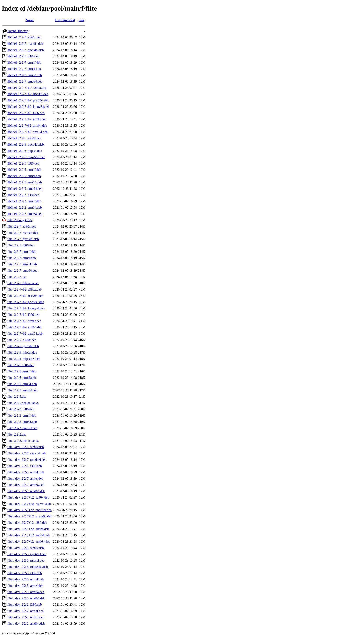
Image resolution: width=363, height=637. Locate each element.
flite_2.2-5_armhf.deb (21, 371)
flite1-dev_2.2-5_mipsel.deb (26, 560)
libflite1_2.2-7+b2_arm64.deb (27, 125)
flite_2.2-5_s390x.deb (21, 340)
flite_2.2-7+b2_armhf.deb (24, 321)
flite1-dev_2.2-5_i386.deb (24, 573)
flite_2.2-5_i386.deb (20, 365)
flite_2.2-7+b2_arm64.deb (24, 327)
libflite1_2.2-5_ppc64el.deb (25, 144)
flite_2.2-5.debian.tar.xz (23, 403)
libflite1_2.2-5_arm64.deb (24, 182)
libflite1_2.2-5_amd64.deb (24, 188)
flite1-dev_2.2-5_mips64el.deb (27, 567)
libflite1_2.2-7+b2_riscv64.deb (27, 94)
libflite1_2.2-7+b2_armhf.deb (26, 119)
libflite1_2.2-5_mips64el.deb (26, 157)
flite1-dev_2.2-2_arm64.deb (25, 617)
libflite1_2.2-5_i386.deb (23, 163)
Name (30, 20)
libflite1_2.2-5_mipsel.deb (24, 151)
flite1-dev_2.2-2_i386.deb (24, 604)
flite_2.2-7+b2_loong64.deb (26, 308)
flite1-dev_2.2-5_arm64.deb (25, 592)
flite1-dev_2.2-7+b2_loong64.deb (29, 516)
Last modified (65, 20)
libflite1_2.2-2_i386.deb (23, 195)
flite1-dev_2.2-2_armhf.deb (25, 611)
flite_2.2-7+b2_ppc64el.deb (25, 302)
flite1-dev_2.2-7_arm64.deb (25, 485)
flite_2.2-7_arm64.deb (22, 264)
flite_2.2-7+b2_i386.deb (23, 314)
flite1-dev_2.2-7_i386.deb (24, 466)
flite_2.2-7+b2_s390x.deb (24, 289)
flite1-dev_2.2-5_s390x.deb (25, 548)
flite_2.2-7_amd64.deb (22, 270)
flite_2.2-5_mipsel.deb (22, 352)
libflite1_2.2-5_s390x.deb (24, 138)
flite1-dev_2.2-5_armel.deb (25, 585)
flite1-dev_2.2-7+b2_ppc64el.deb (29, 510)
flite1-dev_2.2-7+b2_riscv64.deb (29, 503)
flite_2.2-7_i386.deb (20, 245)
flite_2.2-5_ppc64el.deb (23, 346)
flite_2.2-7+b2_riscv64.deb (25, 295)
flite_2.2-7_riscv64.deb (22, 232)
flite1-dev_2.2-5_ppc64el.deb (26, 554)
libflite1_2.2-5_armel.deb (24, 176)
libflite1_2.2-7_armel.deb (24, 69)
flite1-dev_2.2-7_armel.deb (25, 478)
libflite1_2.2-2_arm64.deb (24, 207)
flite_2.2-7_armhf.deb (21, 251)
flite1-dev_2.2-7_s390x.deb (25, 447)
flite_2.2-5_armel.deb (21, 377)
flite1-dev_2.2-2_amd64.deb (26, 623)
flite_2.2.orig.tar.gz (19, 220)
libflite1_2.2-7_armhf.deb (24, 62)
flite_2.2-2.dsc (16, 434)
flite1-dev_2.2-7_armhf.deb (25, 472)
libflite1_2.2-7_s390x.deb (24, 37)
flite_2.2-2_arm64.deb (22, 422)
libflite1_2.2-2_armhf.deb (24, 201)
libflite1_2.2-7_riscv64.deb (25, 43)
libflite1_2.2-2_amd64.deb (24, 214)
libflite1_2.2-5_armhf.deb (24, 169)
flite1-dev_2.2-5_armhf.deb (25, 579)
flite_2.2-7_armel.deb (21, 258)
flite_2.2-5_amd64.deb (22, 390)
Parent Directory (18, 31)
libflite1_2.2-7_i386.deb (23, 56)
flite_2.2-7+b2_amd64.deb (25, 333)
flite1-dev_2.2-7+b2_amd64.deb (28, 541)
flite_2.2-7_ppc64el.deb (23, 239)
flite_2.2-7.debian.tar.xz (23, 283)
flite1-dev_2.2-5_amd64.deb (26, 598)
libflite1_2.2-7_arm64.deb (24, 75)
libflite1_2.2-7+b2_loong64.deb (28, 106)
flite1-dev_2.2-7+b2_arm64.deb (28, 535)
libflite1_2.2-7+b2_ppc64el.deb (28, 100)
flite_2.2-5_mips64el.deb (23, 359)
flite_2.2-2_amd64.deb (22, 428)
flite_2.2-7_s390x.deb (21, 226)
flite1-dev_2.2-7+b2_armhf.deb (28, 529)
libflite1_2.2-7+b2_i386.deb (26, 113)
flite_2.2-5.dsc (16, 396)
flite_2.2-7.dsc (16, 277)
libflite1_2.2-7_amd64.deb (24, 81)
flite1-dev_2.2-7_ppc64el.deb (26, 459)
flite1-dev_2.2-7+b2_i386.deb (27, 522)
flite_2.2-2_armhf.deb (21, 415)
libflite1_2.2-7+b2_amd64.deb (27, 132)
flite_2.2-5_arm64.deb (22, 384)
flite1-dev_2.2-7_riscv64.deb (26, 453)
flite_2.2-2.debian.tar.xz (23, 440)
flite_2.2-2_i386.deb (20, 409)
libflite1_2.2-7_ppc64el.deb (25, 50)
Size (81, 20)
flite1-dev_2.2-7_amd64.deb (26, 491)
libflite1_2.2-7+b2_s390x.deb (27, 87)
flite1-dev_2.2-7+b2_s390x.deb (28, 497)
